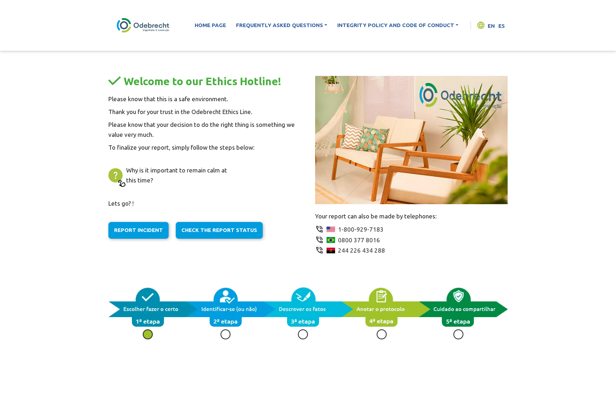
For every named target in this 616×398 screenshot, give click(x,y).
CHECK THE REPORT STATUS (219, 230)
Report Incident (138, 230)
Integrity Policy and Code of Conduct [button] (395, 25)
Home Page (210, 25)
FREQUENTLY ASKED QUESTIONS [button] (279, 25)
